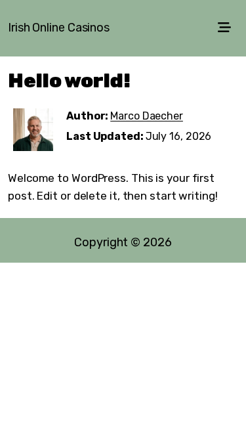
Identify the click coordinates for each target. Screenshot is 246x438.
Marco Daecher (146, 116)
